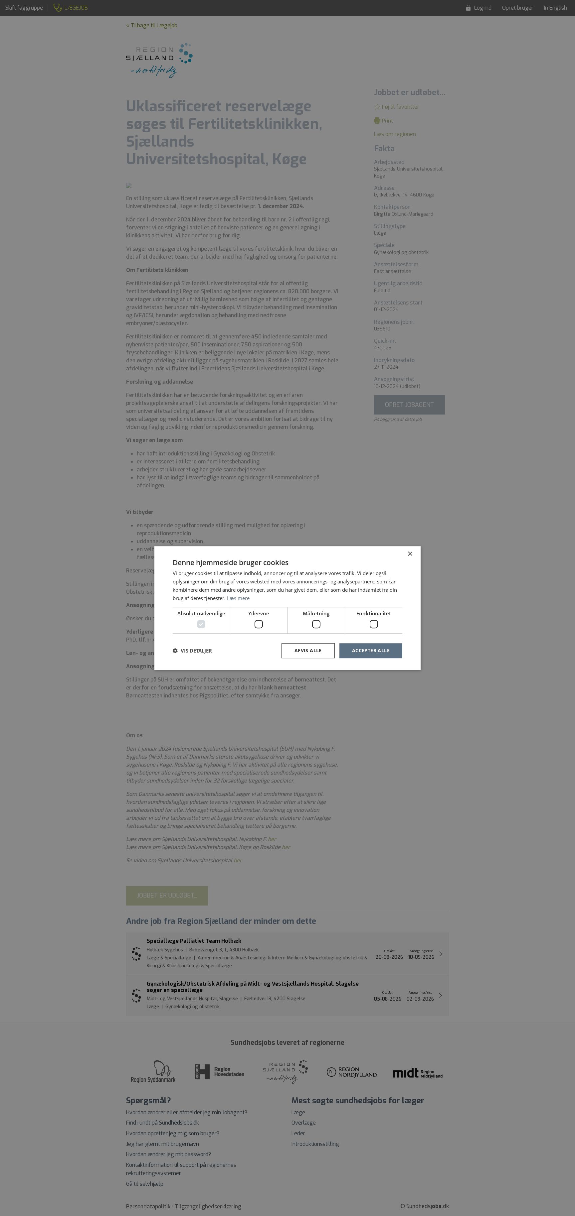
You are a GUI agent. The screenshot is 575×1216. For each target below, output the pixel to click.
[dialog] (287, 608)
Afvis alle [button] (308, 650)
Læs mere (238, 598)
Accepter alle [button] (371, 650)
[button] (192, 650)
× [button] (409, 553)
